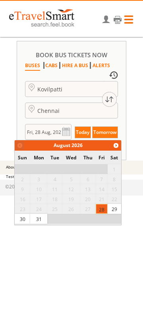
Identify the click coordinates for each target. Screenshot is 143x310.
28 (101, 209)
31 (39, 219)
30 (22, 219)
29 (114, 209)
